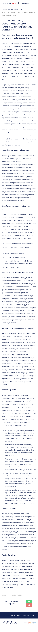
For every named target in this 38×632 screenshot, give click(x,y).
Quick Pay (26, 615)
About (13, 615)
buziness (9, 3)
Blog (18, 615)
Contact (5, 615)
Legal (33, 615)
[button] (29, 601)
